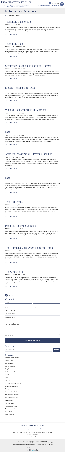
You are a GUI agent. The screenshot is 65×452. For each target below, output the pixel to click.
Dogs (6, 377)
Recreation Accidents (11, 409)
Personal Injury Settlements (20, 225)
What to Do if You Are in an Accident (25, 109)
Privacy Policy (38, 441)
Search (56, 349)
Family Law (8, 389)
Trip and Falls (9, 412)
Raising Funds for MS (11, 406)
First (6, 308)
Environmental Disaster (11, 386)
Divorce (7, 374)
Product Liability (9, 403)
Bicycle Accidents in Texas (20, 87)
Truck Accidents (9, 414)
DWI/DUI (7, 380)
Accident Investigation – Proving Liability (28, 153)
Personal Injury (9, 400)
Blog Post (8, 369)
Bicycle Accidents (10, 366)
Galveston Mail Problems (12, 392)
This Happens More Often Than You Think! (29, 247)
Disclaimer (31, 441)
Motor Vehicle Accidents (12, 394)
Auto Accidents (9, 363)
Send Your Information (32, 340)
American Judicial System (12, 357)
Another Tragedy (10, 360)
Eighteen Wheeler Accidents (13, 383)
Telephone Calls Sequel (18, 21)
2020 (8, 131)
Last (34, 308)
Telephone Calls (14, 43)
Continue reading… (11, 34)
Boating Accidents (10, 372)
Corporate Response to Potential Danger (28, 65)
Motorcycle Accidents (11, 397)
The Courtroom (14, 271)
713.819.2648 (55, 3)
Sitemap (45, 441)
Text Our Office (14, 201)
